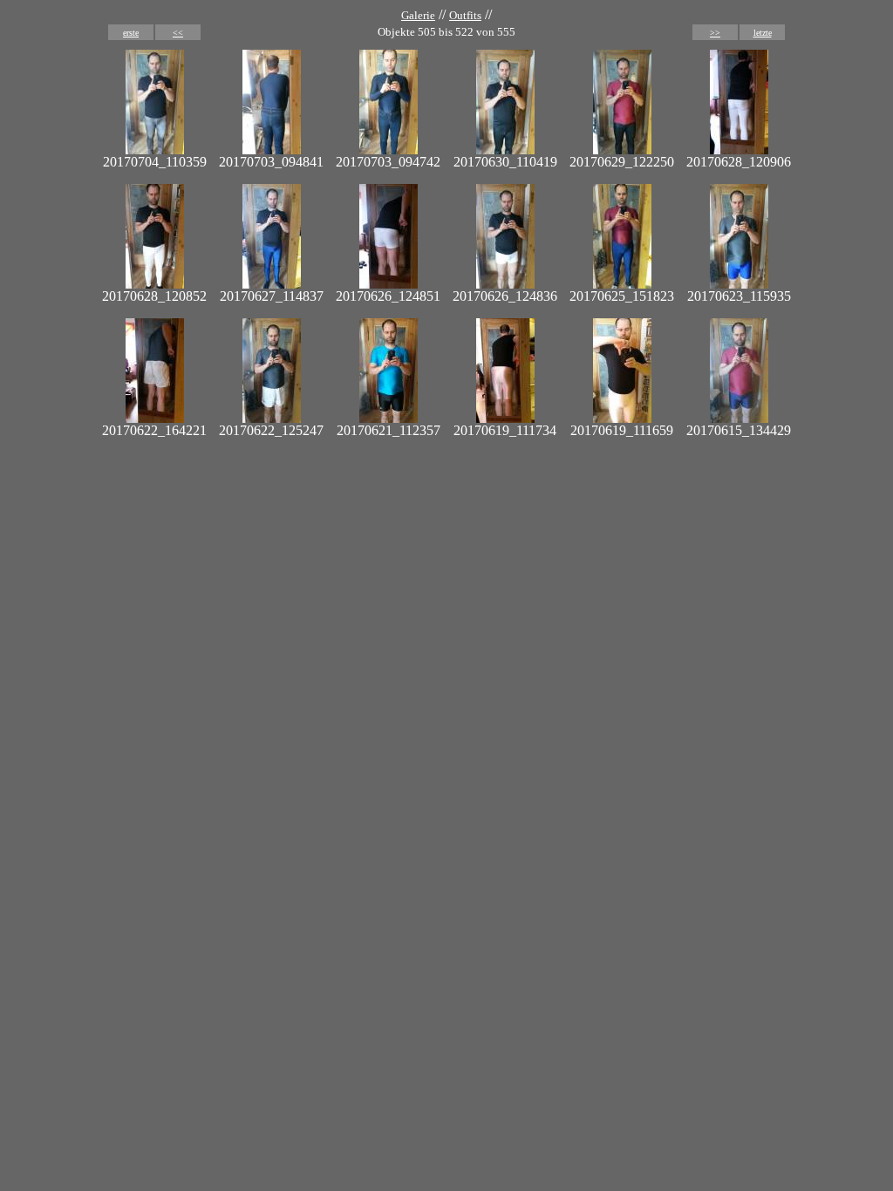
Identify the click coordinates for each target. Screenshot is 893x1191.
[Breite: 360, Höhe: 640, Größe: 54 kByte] (505, 418)
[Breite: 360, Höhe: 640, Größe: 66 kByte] (622, 149)
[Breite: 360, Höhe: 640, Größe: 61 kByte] (505, 149)
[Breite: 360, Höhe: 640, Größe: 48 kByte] (739, 149)
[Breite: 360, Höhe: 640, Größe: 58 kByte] (155, 283)
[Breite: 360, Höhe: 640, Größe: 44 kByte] (388, 283)
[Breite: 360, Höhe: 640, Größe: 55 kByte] (739, 418)
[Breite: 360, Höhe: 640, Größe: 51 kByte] (271, 149)
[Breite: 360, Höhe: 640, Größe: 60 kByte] (155, 149)
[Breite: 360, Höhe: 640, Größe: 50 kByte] (155, 418)
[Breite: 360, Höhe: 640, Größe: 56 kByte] (505, 283)
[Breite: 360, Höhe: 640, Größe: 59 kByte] (388, 149)
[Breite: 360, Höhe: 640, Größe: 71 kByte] (622, 283)
